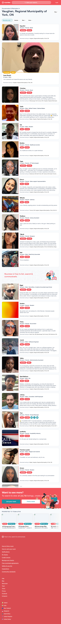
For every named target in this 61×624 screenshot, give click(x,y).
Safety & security (7, 566)
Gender (16, 20)
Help (3, 578)
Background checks (8, 560)
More (29, 20)
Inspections (5, 569)
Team (3, 586)
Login (56, 2)
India (5, 605)
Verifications (6, 552)
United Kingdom (8, 616)
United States (7, 619)
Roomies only (6, 20)
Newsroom (5, 583)
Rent (23, 20)
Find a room (31, 501)
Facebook (4, 593)
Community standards (8, 571)
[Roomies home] (6, 2)
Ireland (5, 602)
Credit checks (6, 557)
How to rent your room (9, 549)
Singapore (6, 611)
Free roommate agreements (10, 563)
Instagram (4, 596)
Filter (55, 12)
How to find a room (8, 546)
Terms (3, 588)
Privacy (4, 591)
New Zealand (7, 608)
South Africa (7, 613)
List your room (11, 501)
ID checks (5, 554)
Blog (3, 581)
